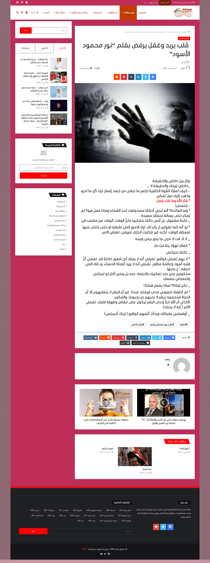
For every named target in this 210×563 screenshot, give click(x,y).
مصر (91, 521)
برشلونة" (49, 510)
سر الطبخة (112, 12)
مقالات (62, 249)
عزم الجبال (147, 469)
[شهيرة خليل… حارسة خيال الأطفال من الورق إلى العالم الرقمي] (58, 77)
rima (183, 68)
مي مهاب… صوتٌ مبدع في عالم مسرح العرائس (137, 3)
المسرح (63, 510)
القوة (183, 324)
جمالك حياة (60, 12)
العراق (77, 510)
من (80, 521)
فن (62, 515)
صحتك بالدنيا (59, 240)
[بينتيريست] (124, 77)
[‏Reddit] (117, 77)
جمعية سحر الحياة (57, 216)
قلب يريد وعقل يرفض (161, 324)
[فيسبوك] (153, 77)
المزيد (47, 12)
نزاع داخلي (137, 324)
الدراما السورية (94, 510)
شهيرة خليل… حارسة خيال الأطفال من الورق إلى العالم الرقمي (35, 76)
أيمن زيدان (125, 510)
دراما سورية (124, 515)
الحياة (110, 510)
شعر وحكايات (129, 12)
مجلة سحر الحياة (108, 521)
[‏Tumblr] (131, 77)
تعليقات (25, 48)
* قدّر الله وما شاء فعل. (173, 201)
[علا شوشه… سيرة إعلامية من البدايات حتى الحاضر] (58, 63)
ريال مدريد (89, 515)
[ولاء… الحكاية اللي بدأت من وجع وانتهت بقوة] (58, 105)
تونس (34, 510)
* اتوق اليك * (184, 448)
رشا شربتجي (107, 515)
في (51, 515)
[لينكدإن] (138, 77)
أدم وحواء (98, 12)
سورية (75, 515)
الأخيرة (62, 48)
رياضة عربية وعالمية (79, 12)
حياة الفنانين (59, 221)
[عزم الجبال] (135, 456)
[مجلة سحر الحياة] (183, 12)
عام (63, 244)
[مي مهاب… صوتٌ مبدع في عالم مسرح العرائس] (58, 92)
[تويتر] (146, 77)
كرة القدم (37, 515)
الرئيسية (142, 12)
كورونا (126, 521)
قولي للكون (107, 448)
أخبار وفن (61, 202)
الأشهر (44, 48)
